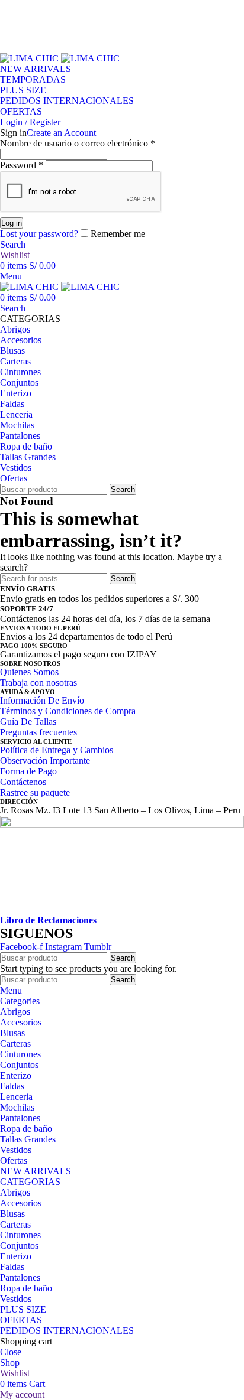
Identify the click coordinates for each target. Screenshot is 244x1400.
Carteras (15, 1224)
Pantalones (20, 1277)
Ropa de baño (26, 1288)
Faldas (12, 1267)
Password (21, 165)
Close (10, 1352)
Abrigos (15, 1192)
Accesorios (20, 1203)
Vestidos (15, 1299)
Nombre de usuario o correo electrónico (77, 143)
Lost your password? (39, 234)
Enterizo (15, 1256)
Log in (11, 223)
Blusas (12, 1214)
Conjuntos (19, 1246)
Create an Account (61, 133)
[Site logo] (30, 58)
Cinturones (20, 1235)
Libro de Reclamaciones (48, 920)
